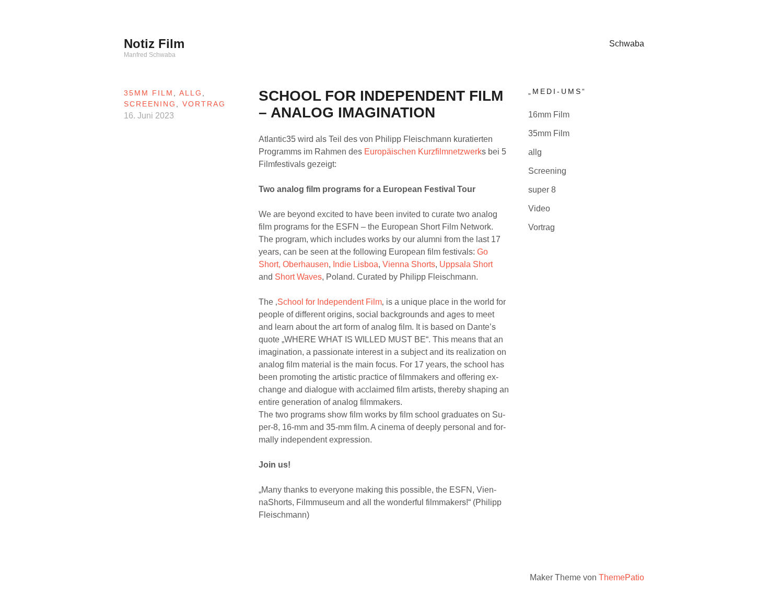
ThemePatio (621, 577)
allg (190, 93)
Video (539, 208)
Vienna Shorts (408, 264)
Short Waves (297, 276)
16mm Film (548, 114)
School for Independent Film (329, 301)
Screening (150, 104)
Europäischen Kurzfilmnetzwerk (423, 151)
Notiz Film (154, 44)
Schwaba (626, 43)
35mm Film (148, 93)
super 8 (542, 189)
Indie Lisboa (355, 264)
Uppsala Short (466, 264)
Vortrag (204, 104)
